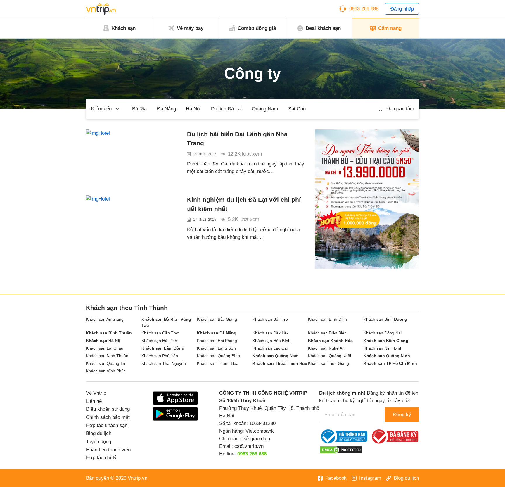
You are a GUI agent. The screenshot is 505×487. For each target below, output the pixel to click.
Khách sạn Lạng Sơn (216, 348)
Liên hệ (94, 401)
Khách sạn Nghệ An (326, 348)
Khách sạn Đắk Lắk (270, 333)
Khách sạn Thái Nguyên (163, 363)
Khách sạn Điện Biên (327, 333)
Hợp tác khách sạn (106, 425)
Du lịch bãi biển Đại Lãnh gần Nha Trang (237, 138)
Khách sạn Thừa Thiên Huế (279, 363)
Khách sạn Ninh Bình (383, 348)
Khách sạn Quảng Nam (275, 355)
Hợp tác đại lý (101, 457)
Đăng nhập (402, 9)
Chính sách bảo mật (108, 417)
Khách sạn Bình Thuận (109, 333)
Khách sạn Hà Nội (104, 340)
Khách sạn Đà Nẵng (216, 333)
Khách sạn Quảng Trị (105, 363)
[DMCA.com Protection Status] (341, 450)
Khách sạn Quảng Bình (218, 355)
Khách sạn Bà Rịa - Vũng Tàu (166, 322)
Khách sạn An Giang (105, 319)
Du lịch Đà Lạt (226, 109)
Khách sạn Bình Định (327, 319)
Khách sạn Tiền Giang (328, 363)
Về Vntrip (96, 393)
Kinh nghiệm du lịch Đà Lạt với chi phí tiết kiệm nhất (244, 204)
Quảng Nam (265, 109)
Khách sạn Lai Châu (104, 348)
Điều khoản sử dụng (108, 409)
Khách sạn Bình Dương (385, 319)
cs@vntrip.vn (249, 446)
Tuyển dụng (98, 441)
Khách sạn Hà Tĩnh (159, 340)
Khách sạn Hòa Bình (271, 340)
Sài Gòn (297, 109)
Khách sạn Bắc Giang (217, 319)
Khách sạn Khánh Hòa (330, 340)
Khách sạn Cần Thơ (160, 333)
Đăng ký (402, 414)
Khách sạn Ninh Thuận (107, 355)
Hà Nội (193, 109)
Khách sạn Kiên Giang (386, 340)
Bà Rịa (139, 109)
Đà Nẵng (166, 109)
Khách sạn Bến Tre (270, 319)
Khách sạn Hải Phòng (217, 340)
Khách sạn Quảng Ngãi (329, 355)
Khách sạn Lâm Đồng (162, 348)
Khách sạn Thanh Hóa (217, 363)
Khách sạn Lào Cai (270, 348)
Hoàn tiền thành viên (108, 450)
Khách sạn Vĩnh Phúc (106, 371)
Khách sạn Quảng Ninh (387, 355)
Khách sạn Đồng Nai (383, 333)
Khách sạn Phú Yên (159, 355)
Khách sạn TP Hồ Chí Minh (390, 363)
